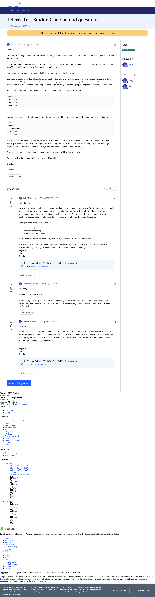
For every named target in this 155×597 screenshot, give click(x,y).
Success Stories (11, 453)
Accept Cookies (119, 590)
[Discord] (11, 497)
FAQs (7, 445)
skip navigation (12, 7)
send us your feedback (39, 266)
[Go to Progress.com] (8, 530)
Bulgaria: (20, 472)
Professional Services (13, 436)
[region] (77, 590)
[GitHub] (11, 494)
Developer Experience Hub (15, 421)
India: (19, 470)
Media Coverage (11, 547)
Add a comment (14, 176)
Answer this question (19, 383)
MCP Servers (5, 404)
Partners (8, 438)
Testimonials (9, 455)
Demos (7, 423)
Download (69, 263)
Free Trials (9, 410)
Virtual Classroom (12, 440)
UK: (19, 468)
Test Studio (26, 11)
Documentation (11, 425)
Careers (8, 549)
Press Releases (10, 545)
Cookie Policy (35, 592)
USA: (19, 466)
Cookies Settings (142, 590)
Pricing (7, 413)
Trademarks (4, 579)
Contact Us (9, 464)
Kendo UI (4, 400)
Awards (8, 542)
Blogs (7, 432)
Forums (8, 430)
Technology (9, 540)
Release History (11, 427)
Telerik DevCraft (6, 395)
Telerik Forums (14, 11)
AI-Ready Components (19, 404)
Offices (7, 551)
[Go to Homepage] (20, 7)
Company (8, 538)
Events (7, 443)
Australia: (20, 474)
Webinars (8, 434)
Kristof (13, 44)
